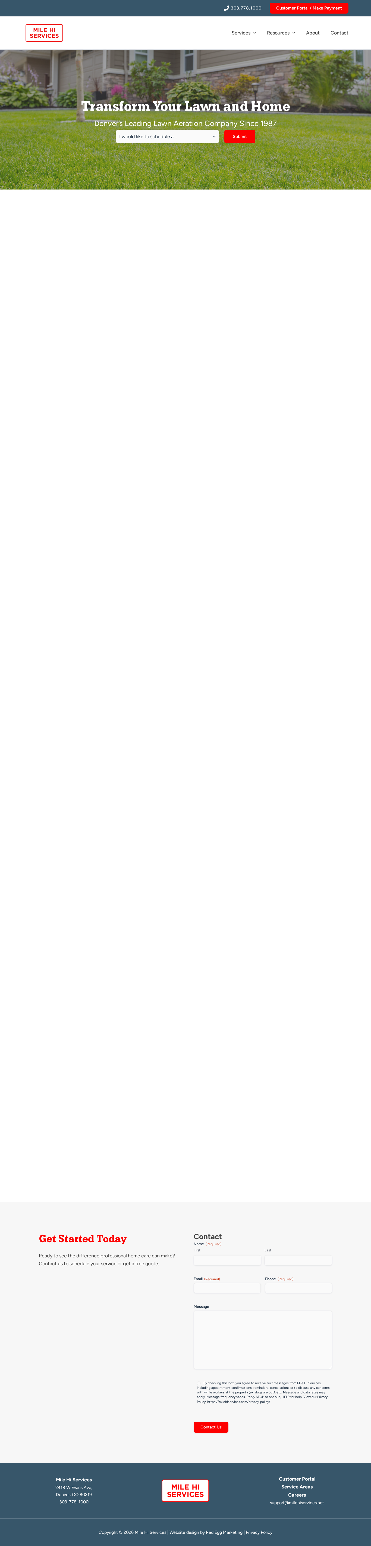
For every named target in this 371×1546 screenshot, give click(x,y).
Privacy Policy (259, 1532)
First (197, 1250)
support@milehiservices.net (297, 1502)
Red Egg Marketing (224, 1532)
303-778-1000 (74, 1501)
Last (268, 1250)
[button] (309, 8)
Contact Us (211, 1427)
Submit (240, 136)
